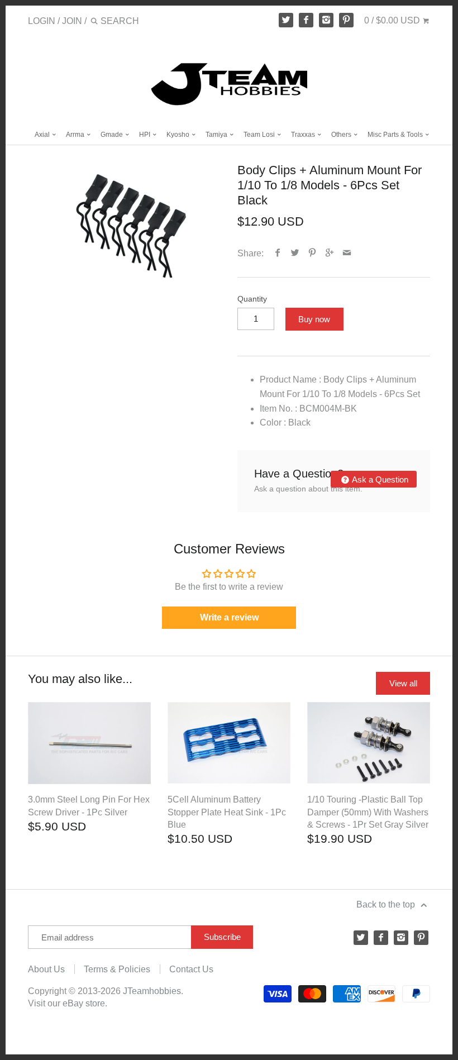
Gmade (113, 135)
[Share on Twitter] (295, 253)
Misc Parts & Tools (396, 135)
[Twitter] (286, 20)
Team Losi (260, 135)
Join (72, 21)
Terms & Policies (117, 969)
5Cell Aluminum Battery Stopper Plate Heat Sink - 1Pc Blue (227, 812)
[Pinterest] (346, 20)
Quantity (252, 298)
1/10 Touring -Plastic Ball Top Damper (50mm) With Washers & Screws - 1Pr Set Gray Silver (367, 812)
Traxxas (304, 135)
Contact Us (191, 969)
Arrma (76, 135)
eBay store (84, 1003)
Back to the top (386, 904)
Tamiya (217, 135)
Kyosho (178, 135)
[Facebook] (306, 20)
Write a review (229, 617)
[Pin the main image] (312, 253)
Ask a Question (379, 479)
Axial (43, 135)
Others (342, 135)
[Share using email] (347, 253)
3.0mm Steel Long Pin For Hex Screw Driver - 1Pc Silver (89, 806)
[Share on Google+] (330, 253)
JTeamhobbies (152, 991)
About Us (46, 969)
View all (403, 683)
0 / (392, 20)
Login (41, 21)
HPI (145, 135)
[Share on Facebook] (278, 253)
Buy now (314, 319)
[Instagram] (326, 20)
